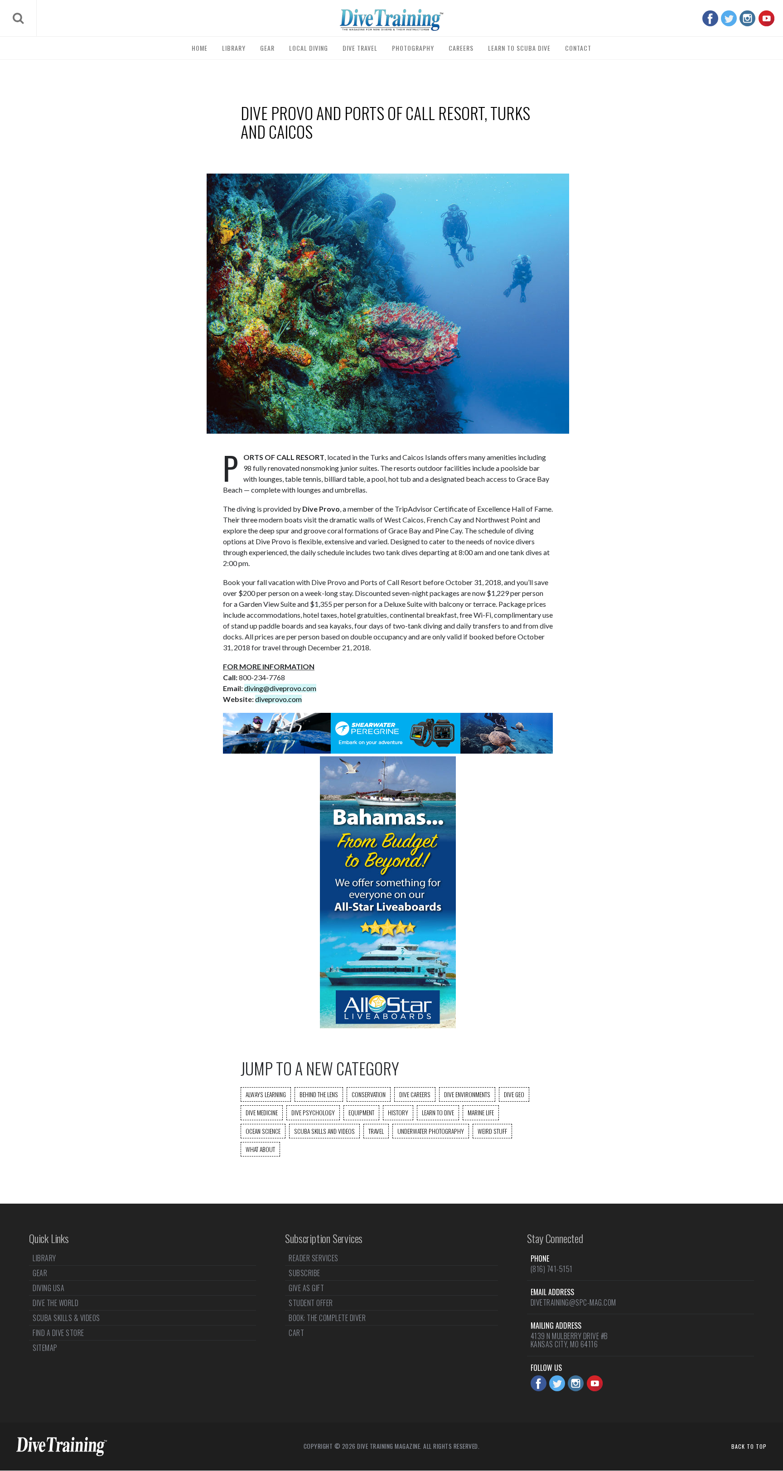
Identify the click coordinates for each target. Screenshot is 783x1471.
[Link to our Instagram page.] (747, 18)
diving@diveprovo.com (280, 688)
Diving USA (48, 1287)
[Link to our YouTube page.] (766, 18)
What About (260, 1149)
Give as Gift (306, 1287)
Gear (267, 48)
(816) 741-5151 (552, 1268)
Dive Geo (514, 1094)
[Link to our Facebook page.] (710, 18)
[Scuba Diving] (391, 20)
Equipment (361, 1112)
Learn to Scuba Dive (519, 48)
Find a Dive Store (58, 1332)
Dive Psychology (313, 1112)
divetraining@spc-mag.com (573, 1302)
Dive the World (55, 1302)
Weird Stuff (492, 1131)
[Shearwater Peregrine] (388, 750)
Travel (376, 1131)
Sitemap (45, 1347)
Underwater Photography (430, 1131)
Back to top (749, 1446)
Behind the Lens (319, 1094)
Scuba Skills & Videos (66, 1317)
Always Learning (266, 1094)
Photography (413, 48)
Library (234, 48)
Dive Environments (467, 1094)
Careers (461, 48)
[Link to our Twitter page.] (729, 18)
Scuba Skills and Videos (324, 1131)
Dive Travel (360, 48)
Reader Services (313, 1258)
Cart (296, 1332)
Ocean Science (263, 1131)
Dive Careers (414, 1094)
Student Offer (311, 1302)
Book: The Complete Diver (327, 1317)
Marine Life (481, 1112)
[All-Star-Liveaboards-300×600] (388, 1025)
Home (200, 48)
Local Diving (308, 48)
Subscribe (304, 1273)
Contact (578, 48)
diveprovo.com (278, 699)
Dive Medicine (262, 1112)
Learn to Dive (438, 1112)
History (398, 1112)
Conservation (369, 1094)
